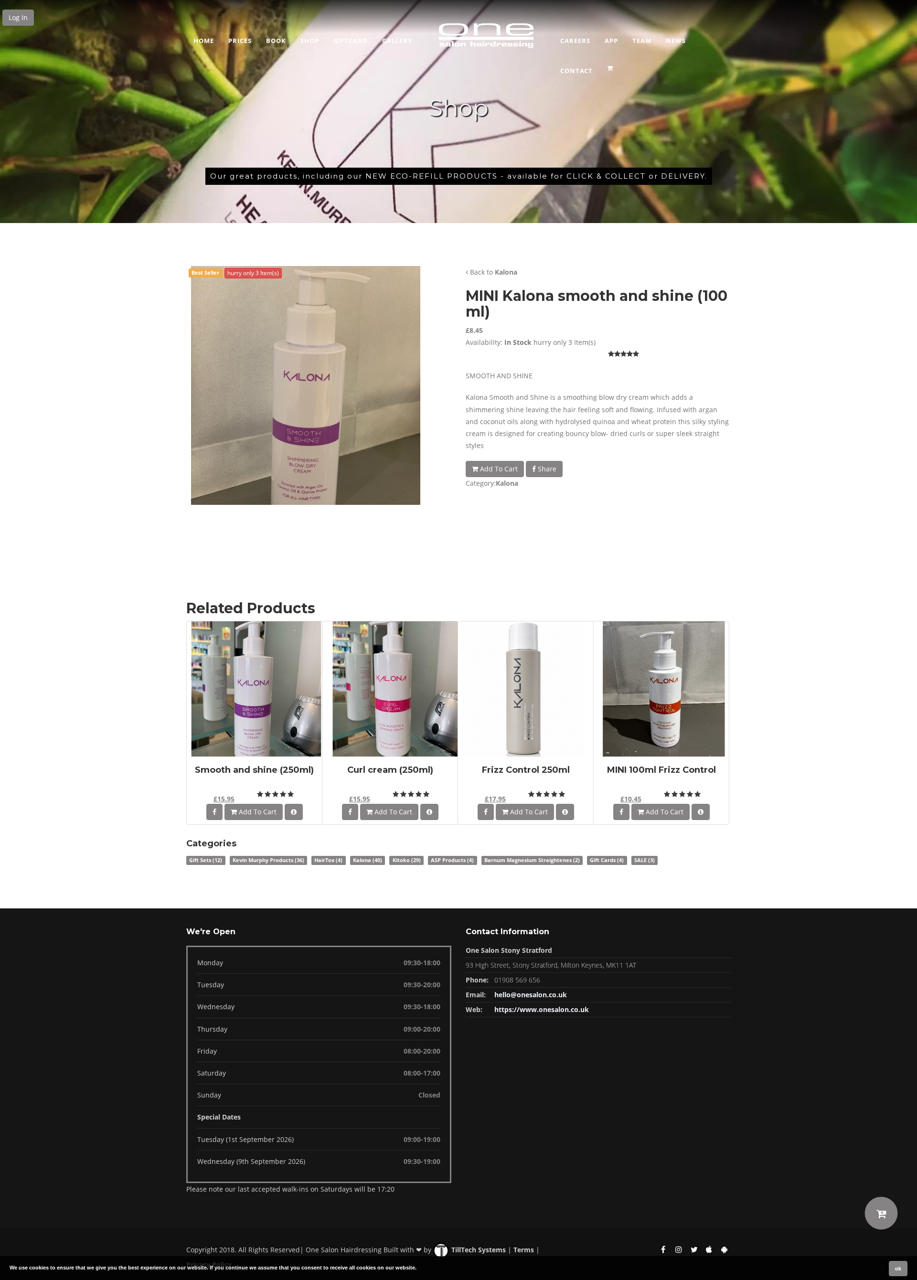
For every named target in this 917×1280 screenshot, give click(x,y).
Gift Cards (607, 860)
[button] (611, 65)
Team (641, 40)
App (611, 40)
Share (546, 468)
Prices (240, 40)
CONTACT (576, 70)
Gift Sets (205, 860)
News (676, 40)
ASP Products (452, 860)
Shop (309, 40)
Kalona (506, 272)
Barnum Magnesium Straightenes (532, 860)
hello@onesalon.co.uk (530, 994)
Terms (523, 1249)
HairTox (328, 860)
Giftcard (350, 40)
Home (203, 40)
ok (898, 1268)
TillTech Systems (477, 1249)
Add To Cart (498, 468)
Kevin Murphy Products (268, 860)
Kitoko (407, 860)
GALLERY (397, 40)
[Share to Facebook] (214, 812)
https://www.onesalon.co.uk (541, 1009)
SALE (644, 860)
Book (276, 40)
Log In (18, 17)
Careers (575, 40)
